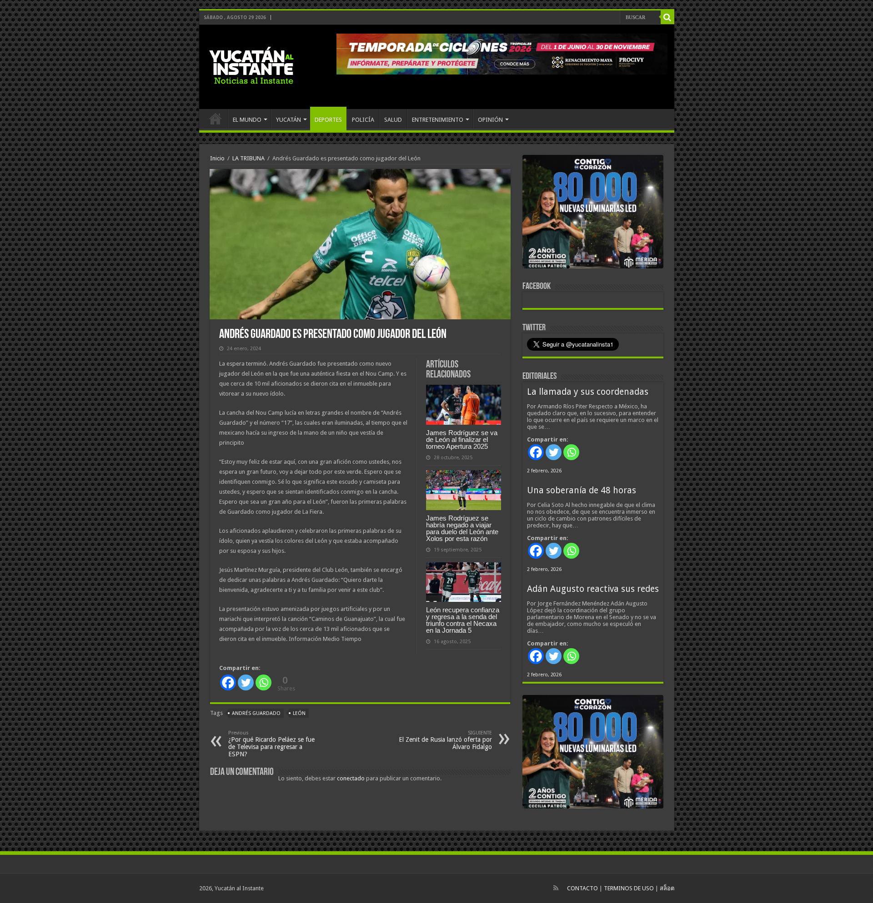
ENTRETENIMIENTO (437, 119)
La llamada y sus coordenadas (587, 392)
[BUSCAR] (667, 17)
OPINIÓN (490, 119)
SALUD (393, 119)
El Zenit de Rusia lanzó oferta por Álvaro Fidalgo (445, 740)
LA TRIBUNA (248, 158)
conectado (351, 778)
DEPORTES (328, 119)
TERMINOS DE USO (629, 888)
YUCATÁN (288, 119)
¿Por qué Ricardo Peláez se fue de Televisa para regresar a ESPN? (271, 744)
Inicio (217, 158)
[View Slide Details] (592, 213)
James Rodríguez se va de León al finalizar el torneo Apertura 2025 (461, 439)
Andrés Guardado (256, 713)
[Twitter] (246, 682)
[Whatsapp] (263, 682)
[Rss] (555, 888)
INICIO (215, 118)
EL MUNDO (247, 119)
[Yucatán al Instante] (251, 65)
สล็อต (667, 888)
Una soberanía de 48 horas (581, 490)
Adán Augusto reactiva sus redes (593, 589)
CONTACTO (582, 888)
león (299, 713)
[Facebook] (228, 682)
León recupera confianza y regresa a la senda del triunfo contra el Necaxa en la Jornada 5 (462, 620)
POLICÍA (363, 119)
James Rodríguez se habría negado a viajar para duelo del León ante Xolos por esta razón (462, 528)
